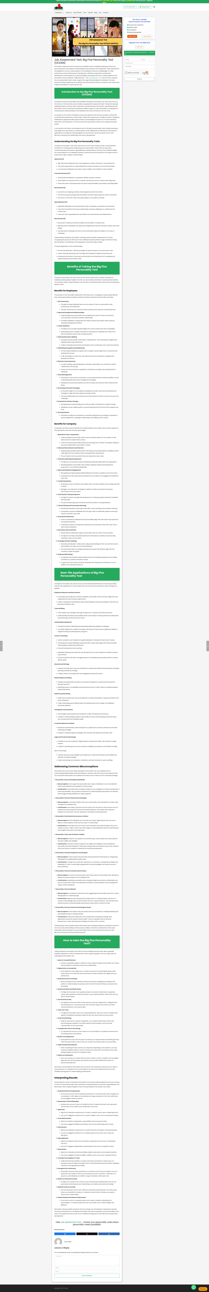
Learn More (147, 36)
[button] (154, 7)
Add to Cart (132, 36)
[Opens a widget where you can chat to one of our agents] (202, 1289)
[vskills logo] (58, 7)
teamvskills (67, 1242)
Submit (139, 79)
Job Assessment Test (95, 78)
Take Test (140, 47)
